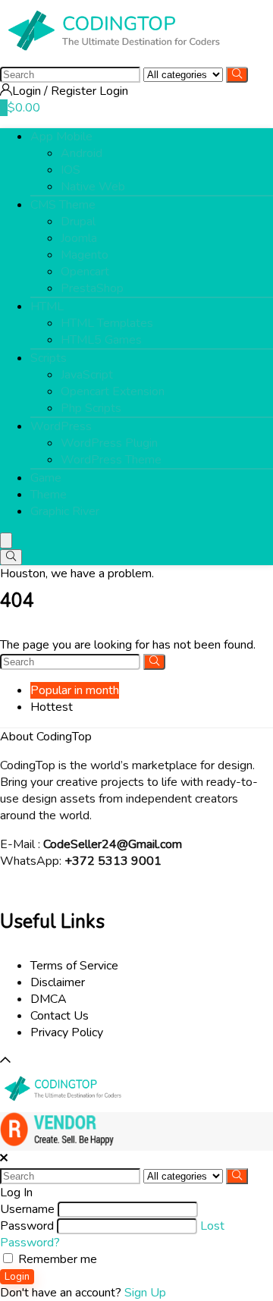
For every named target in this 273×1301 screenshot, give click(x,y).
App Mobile (61, 136)
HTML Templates (107, 323)
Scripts (48, 358)
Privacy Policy (66, 1032)
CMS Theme (63, 204)
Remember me (56, 1259)
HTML (47, 306)
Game (45, 478)
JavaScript (87, 374)
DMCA (48, 999)
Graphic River (64, 511)
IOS (70, 170)
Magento (84, 255)
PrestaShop (92, 288)
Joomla (79, 238)
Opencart (85, 271)
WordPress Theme (111, 459)
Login (17, 1277)
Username (27, 1209)
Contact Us (59, 1015)
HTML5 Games (101, 340)
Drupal (78, 221)
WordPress (61, 426)
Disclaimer (57, 982)
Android (81, 153)
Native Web (93, 186)
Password (27, 1226)
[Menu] (6, 540)
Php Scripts (91, 408)
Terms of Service (74, 965)
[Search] (237, 75)
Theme (48, 494)
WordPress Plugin (109, 443)
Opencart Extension (113, 391)
